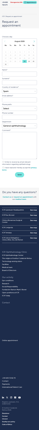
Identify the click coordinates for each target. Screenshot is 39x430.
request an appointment (23, 197)
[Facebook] (15, 398)
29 (29, 61)
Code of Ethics (7, 424)
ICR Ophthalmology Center (12, 255)
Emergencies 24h (16, 2)
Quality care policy (8, 421)
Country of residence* (10, 87)
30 (33, 61)
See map (33, 210)
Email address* (7, 96)
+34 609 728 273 (5, 3)
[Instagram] (11, 398)
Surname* (6, 78)
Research (5, 283)
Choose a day (7, 37)
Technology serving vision (12, 261)
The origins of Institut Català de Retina (17, 258)
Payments (6, 384)
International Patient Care (12, 387)
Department (6, 122)
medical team (20, 199)
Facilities (5, 264)
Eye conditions (8, 280)
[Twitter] (7, 398)
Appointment (31, 2)
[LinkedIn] (3, 398)
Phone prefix (7, 104)
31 (6, 64)
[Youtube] (19, 398)
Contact (5, 381)
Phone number (7, 113)
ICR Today (6, 295)
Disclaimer (5, 413)
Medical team (7, 267)
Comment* (6, 130)
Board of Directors (9, 270)
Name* (4, 70)
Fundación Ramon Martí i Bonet (14, 289)
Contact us (7, 197)
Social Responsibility (10, 286)
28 (24, 61)
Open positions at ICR (10, 292)
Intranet (5, 419)
